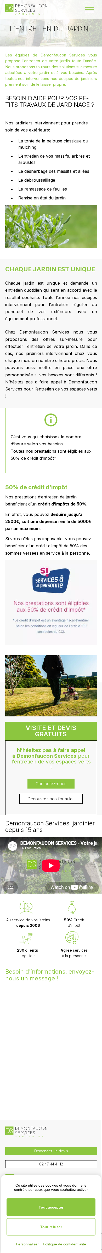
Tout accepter (51, 1207)
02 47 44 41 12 (51, 1164)
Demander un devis (51, 1151)
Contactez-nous (51, 783)
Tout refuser (51, 1227)
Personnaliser (27, 1244)
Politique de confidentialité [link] (64, 1244)
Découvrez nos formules (51, 798)
